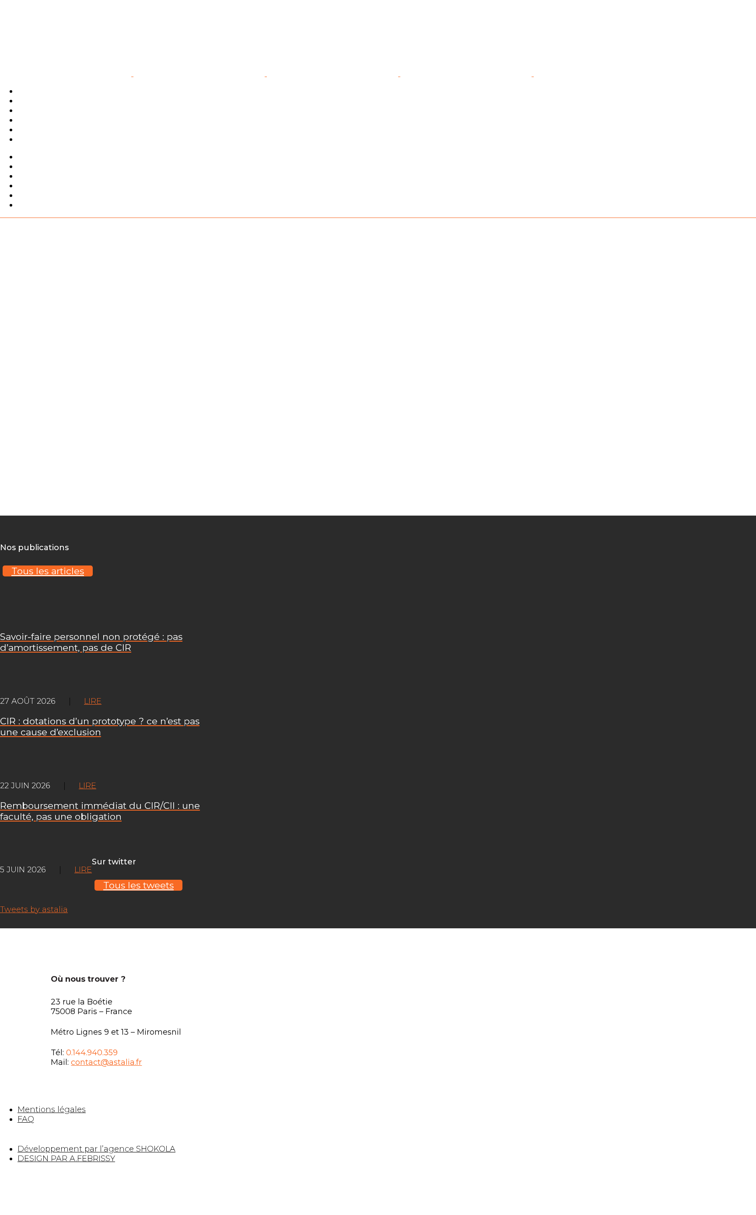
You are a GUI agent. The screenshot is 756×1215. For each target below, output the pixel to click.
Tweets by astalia (34, 909)
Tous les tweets (138, 885)
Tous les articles (47, 570)
